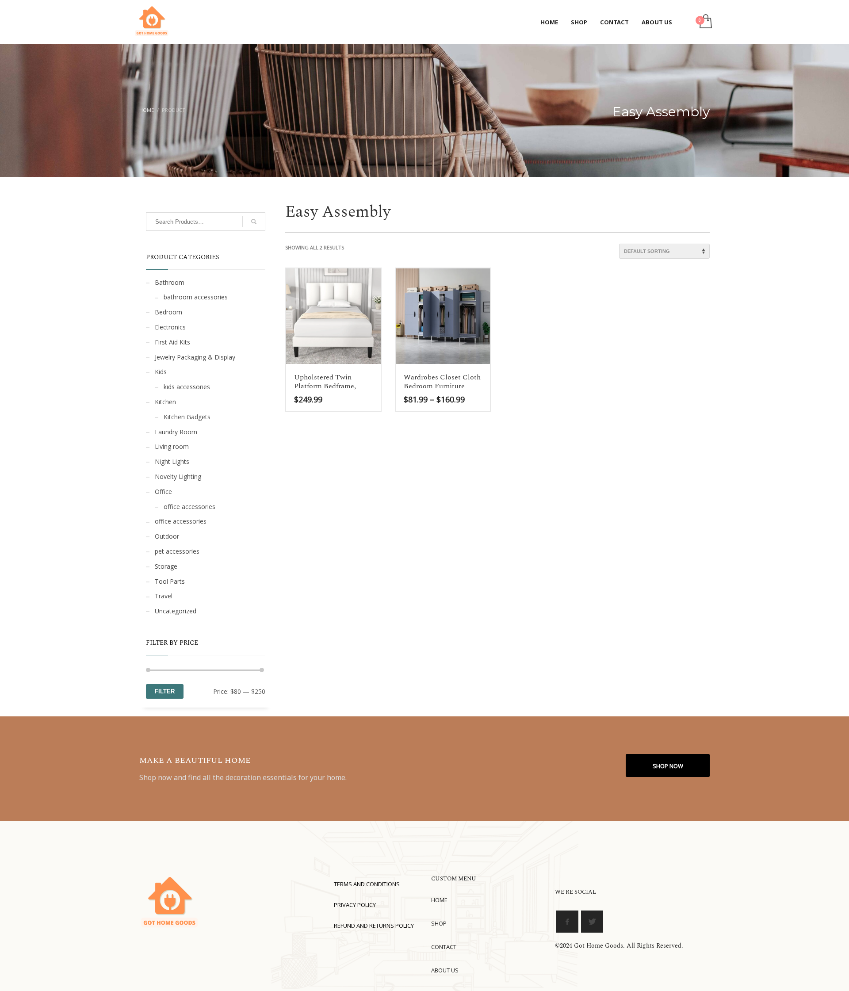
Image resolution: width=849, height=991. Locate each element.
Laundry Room (176, 432)
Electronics (170, 327)
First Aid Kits (172, 342)
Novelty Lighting (178, 476)
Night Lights (172, 461)
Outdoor (167, 536)
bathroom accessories (196, 297)
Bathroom (169, 282)
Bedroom (168, 312)
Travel (163, 596)
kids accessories (187, 387)
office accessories (189, 506)
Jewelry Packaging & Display (195, 357)
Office (163, 491)
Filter (165, 691)
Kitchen (165, 402)
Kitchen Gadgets (187, 417)
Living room (172, 446)
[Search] (253, 221)
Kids (161, 371)
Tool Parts (170, 581)
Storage (166, 566)
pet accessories (177, 551)
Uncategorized (175, 611)
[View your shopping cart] (705, 22)
